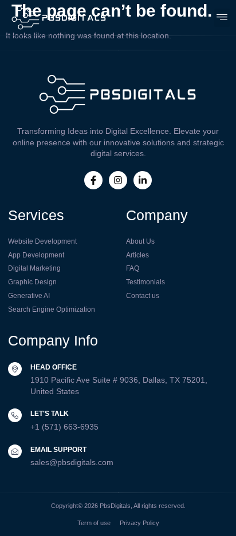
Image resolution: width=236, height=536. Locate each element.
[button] (222, 17)
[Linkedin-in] (142, 180)
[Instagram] (118, 180)
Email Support (58, 450)
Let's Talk (49, 414)
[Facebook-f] (93, 180)
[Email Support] (15, 451)
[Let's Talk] (15, 415)
